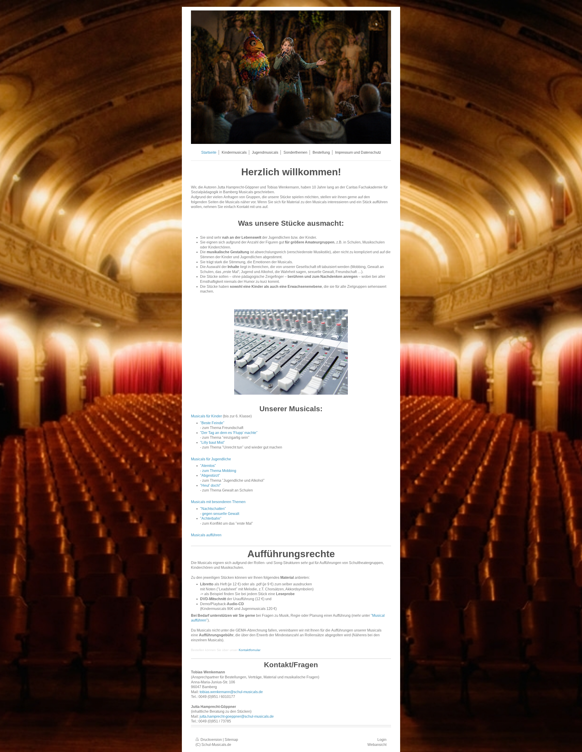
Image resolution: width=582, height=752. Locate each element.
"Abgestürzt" (210, 475)
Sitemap (231, 740)
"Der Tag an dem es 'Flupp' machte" (229, 433)
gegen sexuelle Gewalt (220, 514)
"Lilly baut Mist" (212, 442)
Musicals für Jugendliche (211, 459)
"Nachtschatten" (213, 509)
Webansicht (376, 745)
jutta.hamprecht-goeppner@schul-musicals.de (237, 716)
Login (381, 740)
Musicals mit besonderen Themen (218, 502)
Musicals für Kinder (206, 416)
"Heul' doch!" (210, 485)
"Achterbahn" (210, 518)
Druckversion (211, 740)
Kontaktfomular (249, 650)
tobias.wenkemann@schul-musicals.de (231, 692)
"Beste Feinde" (212, 423)
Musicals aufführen (206, 535)
